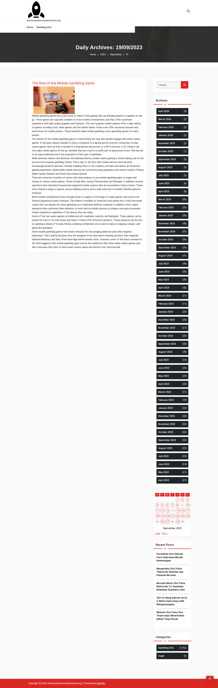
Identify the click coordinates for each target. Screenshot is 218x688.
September (116, 54)
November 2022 (166, 424)
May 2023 (163, 376)
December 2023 (166, 319)
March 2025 (164, 199)
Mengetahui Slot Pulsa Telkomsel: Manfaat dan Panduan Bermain (169, 572)
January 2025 (165, 215)
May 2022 (163, 472)
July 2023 (163, 359)
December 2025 (166, 143)
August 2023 (165, 351)
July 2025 (163, 175)
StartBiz (101, 683)
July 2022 (163, 456)
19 (162, 516)
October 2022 (165, 432)
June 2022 (163, 464)
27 (167, 521)
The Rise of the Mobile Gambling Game (63, 83)
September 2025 (167, 159)
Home (93, 54)
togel (161, 655)
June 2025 (163, 183)
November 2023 (166, 327)
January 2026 (165, 135)
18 (157, 516)
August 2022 (165, 448)
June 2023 (163, 368)
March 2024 (164, 295)
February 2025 (166, 207)
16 (182, 510)
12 (162, 510)
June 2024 (163, 271)
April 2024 (163, 287)
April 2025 (163, 191)
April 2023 (163, 384)
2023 (103, 54)
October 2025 (165, 151)
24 (187, 516)
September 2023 (167, 343)
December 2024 (166, 223)
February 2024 (166, 303)
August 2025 (165, 167)
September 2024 (167, 247)
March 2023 (164, 392)
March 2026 (164, 119)
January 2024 (165, 311)
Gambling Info (166, 647)
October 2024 (165, 239)
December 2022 (166, 416)
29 (177, 521)
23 (182, 516)
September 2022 (167, 440)
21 (172, 516)
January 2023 (165, 408)
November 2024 (166, 231)
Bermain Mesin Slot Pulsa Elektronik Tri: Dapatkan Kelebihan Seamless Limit (170, 586)
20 (167, 516)
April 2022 (163, 480)
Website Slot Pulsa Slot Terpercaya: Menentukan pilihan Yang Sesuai (170, 615)
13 (167, 510)
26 (162, 521)
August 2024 (165, 255)
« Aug (157, 533)
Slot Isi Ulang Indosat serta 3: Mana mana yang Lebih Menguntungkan (171, 601)
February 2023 (166, 400)
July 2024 (163, 263)
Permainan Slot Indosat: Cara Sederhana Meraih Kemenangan (169, 557)
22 (177, 516)
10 (187, 505)
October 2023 (165, 335)
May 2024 (163, 279)
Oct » (165, 533)
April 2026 (163, 111)
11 (157, 510)
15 (177, 510)
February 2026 (166, 127)
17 (187, 510)
